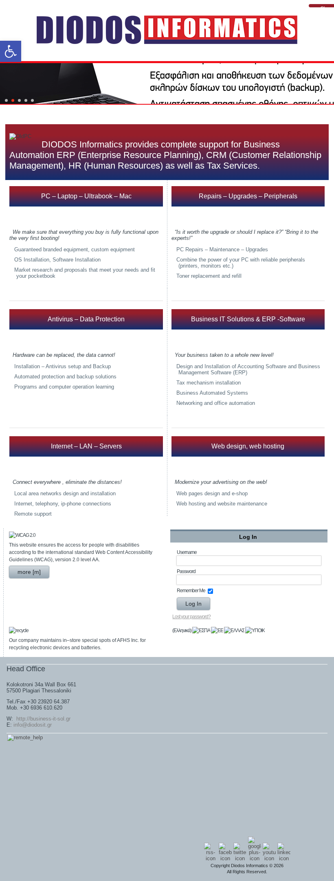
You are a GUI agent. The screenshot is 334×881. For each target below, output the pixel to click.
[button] (10, 51)
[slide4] (32, 100)
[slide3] (25, 100)
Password (186, 571)
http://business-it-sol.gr (42, 719)
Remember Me (191, 590)
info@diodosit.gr (32, 725)
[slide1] (12, 100)
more (24, 572)
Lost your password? (191, 617)
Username (187, 552)
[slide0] (6, 100)
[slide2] (19, 100)
